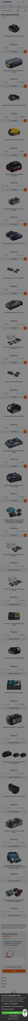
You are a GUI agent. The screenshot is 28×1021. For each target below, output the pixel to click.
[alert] (14, 510)
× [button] (26, 994)
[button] (14, 1018)
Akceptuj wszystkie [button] (14, 1012)
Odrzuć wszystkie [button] (14, 1016)
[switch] (25, 1015)
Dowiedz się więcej (21, 1001)
